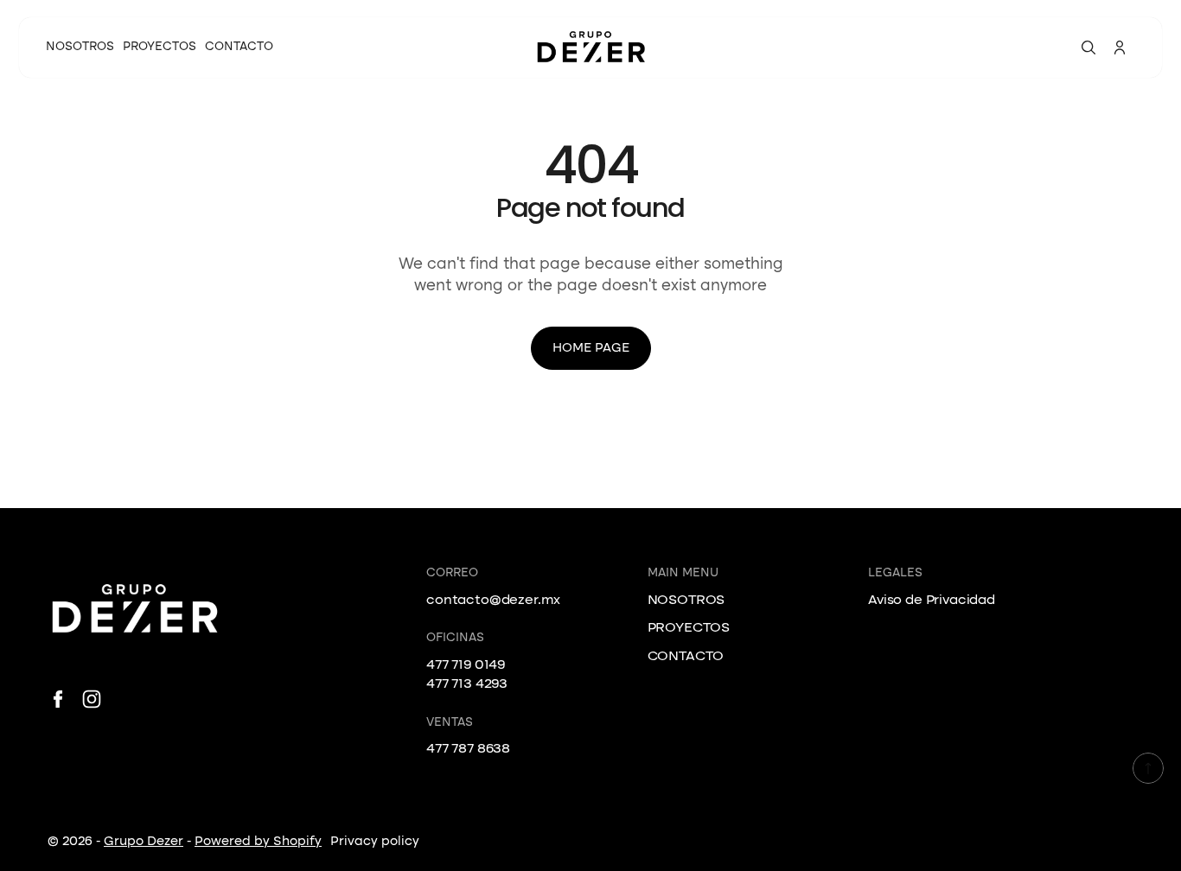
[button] (1088, 47)
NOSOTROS (686, 600)
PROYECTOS (689, 628)
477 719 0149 (465, 665)
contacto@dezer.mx (493, 600)
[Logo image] (590, 48)
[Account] (1119, 47)
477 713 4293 (467, 684)
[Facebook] (58, 699)
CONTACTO (686, 657)
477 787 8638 (468, 749)
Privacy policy (374, 842)
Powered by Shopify (258, 842)
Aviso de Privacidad (931, 600)
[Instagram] (91, 699)
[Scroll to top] (1148, 768)
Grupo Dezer (143, 842)
